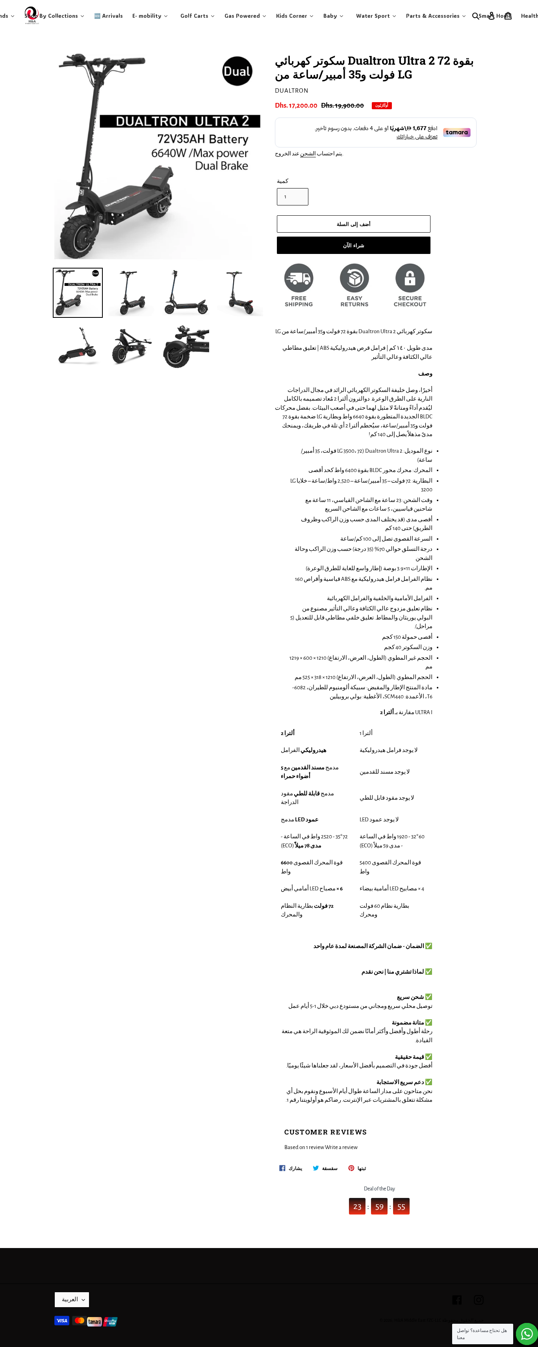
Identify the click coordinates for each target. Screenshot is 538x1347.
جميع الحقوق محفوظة (463, 1320)
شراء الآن (353, 245)
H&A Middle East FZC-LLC (417, 1320)
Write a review (341, 1147)
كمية (282, 181)
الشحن (308, 154)
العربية (70, 1299)
